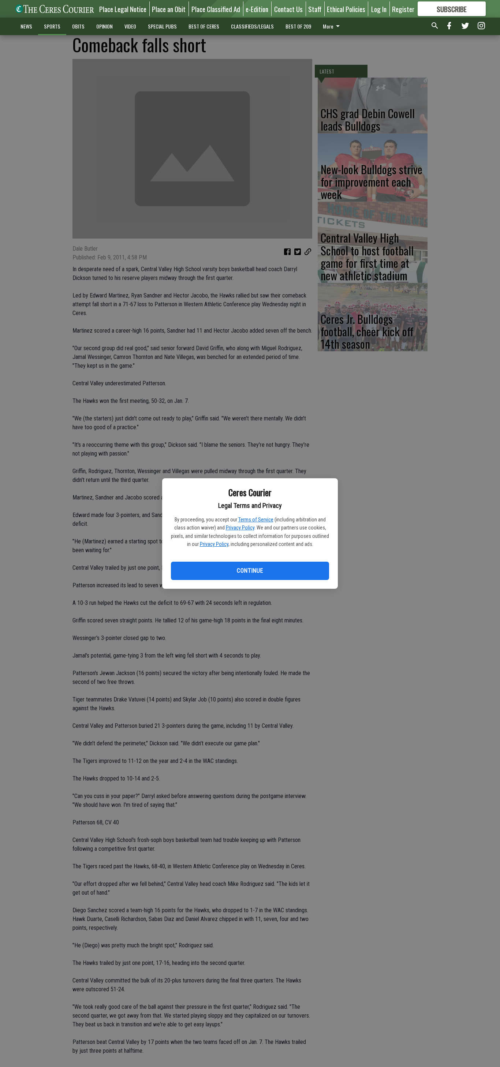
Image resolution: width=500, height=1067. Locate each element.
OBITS (78, 26)
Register (403, 9)
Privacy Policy (240, 528)
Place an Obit (169, 9)
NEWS (26, 26)
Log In (379, 9)
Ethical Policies (346, 9)
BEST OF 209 (298, 26)
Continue (250, 570)
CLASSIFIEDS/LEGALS (252, 26)
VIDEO (130, 26)
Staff (314, 9)
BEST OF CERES (204, 26)
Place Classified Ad (215, 9)
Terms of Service (255, 520)
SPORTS (52, 26)
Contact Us (288, 9)
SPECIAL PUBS (162, 26)
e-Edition (257, 9)
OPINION (104, 26)
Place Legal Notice (122, 9)
